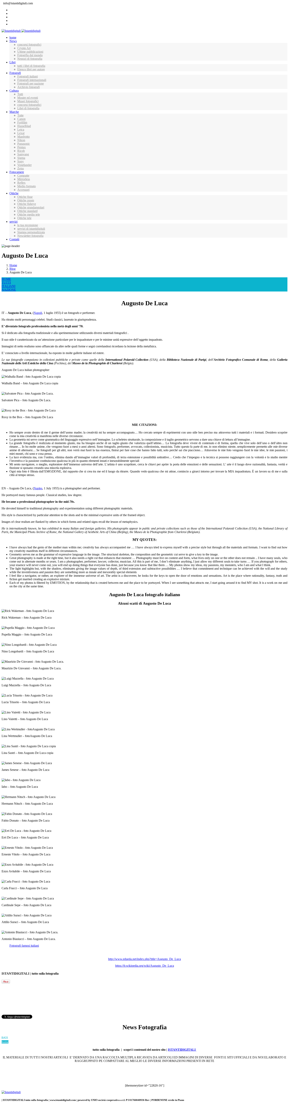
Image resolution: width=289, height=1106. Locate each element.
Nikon (21, 140)
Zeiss (20, 168)
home (12, 37)
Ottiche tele (24, 218)
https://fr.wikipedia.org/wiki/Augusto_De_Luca (144, 965)
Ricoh (21, 150)
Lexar (21, 133)
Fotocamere (16, 172)
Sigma (21, 158)
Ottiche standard (27, 211)
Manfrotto (23, 136)
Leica (20, 129)
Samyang (23, 154)
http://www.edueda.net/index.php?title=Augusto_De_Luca (144, 959)
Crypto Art (24, 48)
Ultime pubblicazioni (30, 51)
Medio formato (26, 186)
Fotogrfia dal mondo (30, 55)
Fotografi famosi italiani (24, 945)
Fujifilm (22, 122)
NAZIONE (9, 289)
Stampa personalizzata (31, 232)
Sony (20, 161)
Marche (14, 111)
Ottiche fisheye (26, 204)
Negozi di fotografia (29, 58)
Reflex (21, 182)
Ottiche (13, 193)
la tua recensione (27, 225)
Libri (12, 62)
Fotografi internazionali (31, 80)
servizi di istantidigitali (31, 228)
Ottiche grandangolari (30, 207)
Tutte (20, 115)
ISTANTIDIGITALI (182, 1049)
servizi (13, 221)
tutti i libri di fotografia (31, 65)
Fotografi (15, 73)
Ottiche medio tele (28, 214)
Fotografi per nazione (30, 83)
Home (13, 265)
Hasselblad (24, 126)
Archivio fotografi (28, 87)
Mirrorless (23, 179)
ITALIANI (8, 286)
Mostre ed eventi (27, 97)
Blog (12, 268)
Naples (38, 488)
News (13, 41)
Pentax (21, 147)
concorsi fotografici (29, 44)
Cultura (14, 90)
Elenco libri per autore (31, 69)
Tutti (20, 94)
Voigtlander (24, 165)
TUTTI (6, 282)
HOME (6, 279)
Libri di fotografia (28, 108)
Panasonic (23, 143)
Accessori (23, 189)
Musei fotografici (28, 101)
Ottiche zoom (25, 200)
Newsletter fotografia (30, 235)
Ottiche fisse (25, 196)
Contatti (14, 239)
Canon (21, 119)
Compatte (23, 175)
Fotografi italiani (27, 76)
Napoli (38, 313)
